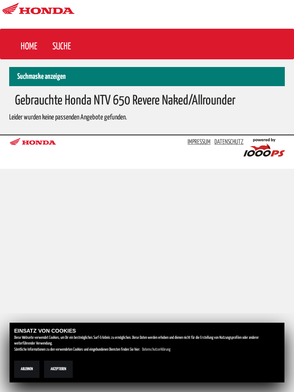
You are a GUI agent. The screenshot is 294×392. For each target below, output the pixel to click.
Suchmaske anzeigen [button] (41, 76)
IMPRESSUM (199, 142)
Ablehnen (27, 369)
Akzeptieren (58, 369)
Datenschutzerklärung (156, 349)
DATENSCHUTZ (228, 142)
